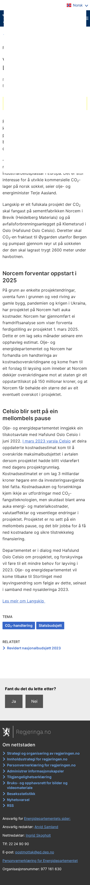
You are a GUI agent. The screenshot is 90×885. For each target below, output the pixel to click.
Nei (34, 701)
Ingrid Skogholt (38, 835)
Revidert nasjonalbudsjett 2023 (34, 648)
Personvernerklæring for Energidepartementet (40, 860)
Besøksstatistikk (21, 793)
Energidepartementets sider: (47, 818)
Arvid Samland (46, 827)
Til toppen (45, 670)
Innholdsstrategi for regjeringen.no (37, 759)
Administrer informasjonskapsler (35, 771)
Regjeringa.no (33, 732)
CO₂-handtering (18, 625)
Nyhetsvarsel (18, 800)
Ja (14, 701)
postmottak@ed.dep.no (34, 852)
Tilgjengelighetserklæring (29, 777)
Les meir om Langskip (23, 600)
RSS (10, 805)
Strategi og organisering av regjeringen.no (43, 753)
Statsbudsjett (50, 625)
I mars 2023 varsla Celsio (46, 441)
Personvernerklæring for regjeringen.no (41, 765)
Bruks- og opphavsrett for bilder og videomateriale (37, 785)
